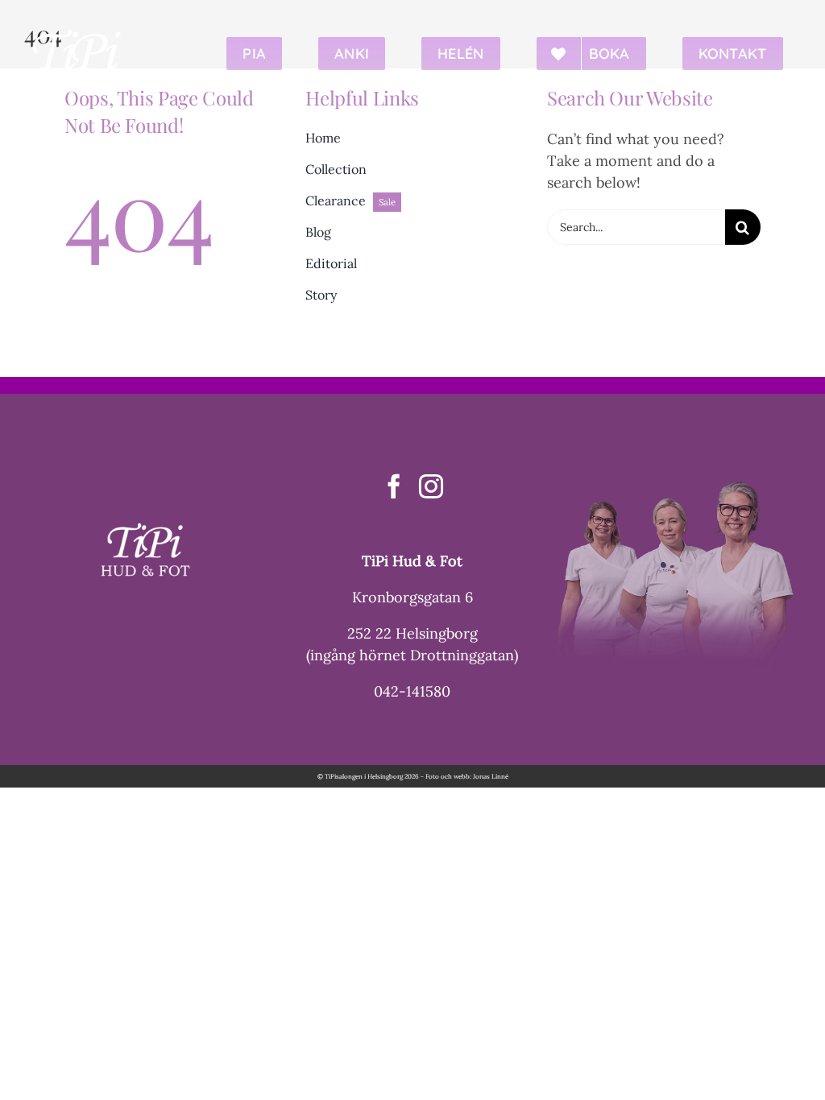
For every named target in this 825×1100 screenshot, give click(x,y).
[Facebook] (394, 486)
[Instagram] (431, 486)
